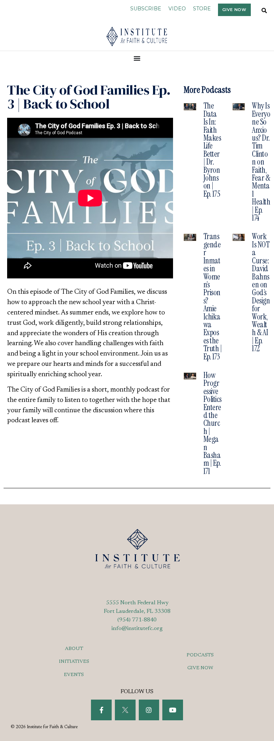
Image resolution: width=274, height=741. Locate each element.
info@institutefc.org (137, 628)
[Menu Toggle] (137, 58)
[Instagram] (149, 710)
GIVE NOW (200, 668)
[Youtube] (172, 710)
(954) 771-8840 (137, 620)
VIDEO (177, 8)
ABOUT (74, 648)
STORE (202, 8)
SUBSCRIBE (145, 8)
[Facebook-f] (101, 710)
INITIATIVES (74, 661)
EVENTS (74, 674)
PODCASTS (200, 655)
